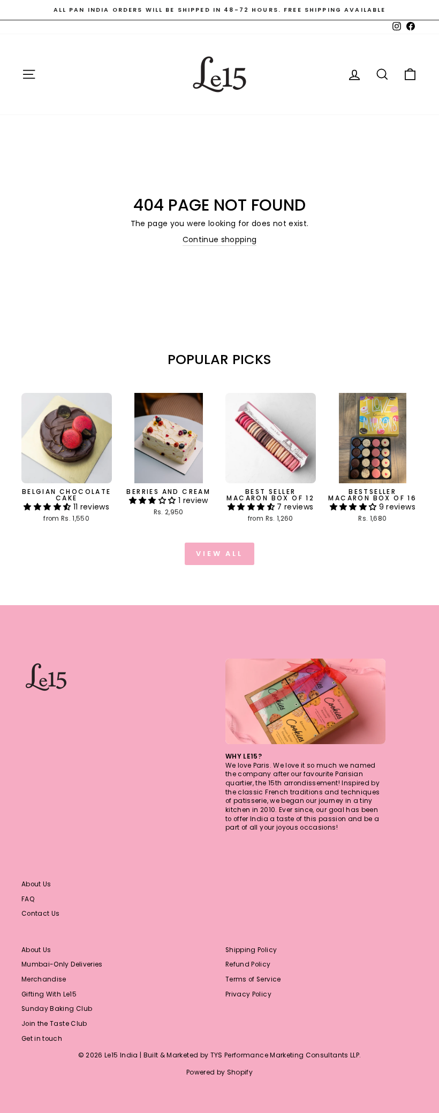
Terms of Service (253, 979)
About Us (36, 884)
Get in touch (41, 1038)
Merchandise (43, 979)
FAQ (28, 899)
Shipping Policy (251, 950)
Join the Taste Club (54, 1023)
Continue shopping (220, 240)
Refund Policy (248, 964)
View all (219, 553)
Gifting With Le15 (49, 994)
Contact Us (40, 913)
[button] (48, 506)
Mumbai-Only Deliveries (62, 964)
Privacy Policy (248, 994)
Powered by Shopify (219, 1072)
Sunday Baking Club (56, 1008)
